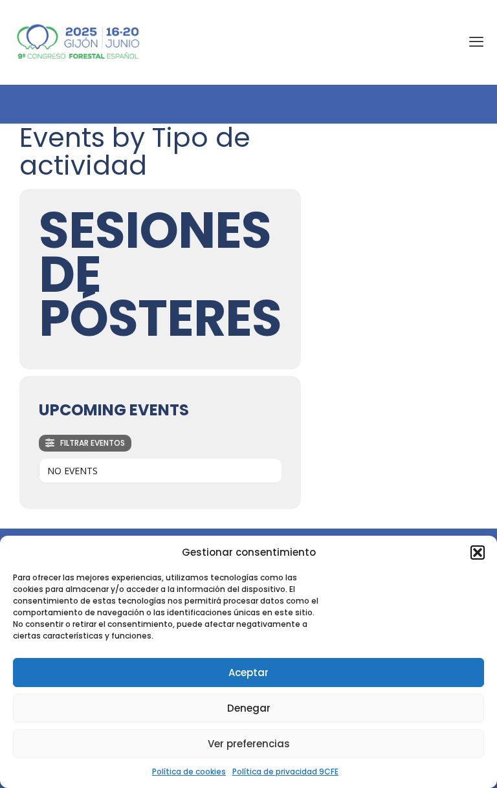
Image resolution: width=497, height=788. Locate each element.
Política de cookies (189, 771)
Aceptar (248, 672)
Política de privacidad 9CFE (285, 771)
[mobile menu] (476, 42)
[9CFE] (78, 42)
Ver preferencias (249, 743)
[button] (477, 552)
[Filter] (85, 443)
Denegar (249, 708)
